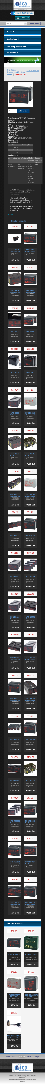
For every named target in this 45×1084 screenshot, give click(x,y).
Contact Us (30, 1057)
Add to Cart (23, 111)
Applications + (13, 39)
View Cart (25, 18)
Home (8, 1057)
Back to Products (32, 71)
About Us (14, 1057)
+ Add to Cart (14, 260)
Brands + (10, 31)
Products (22, 1057)
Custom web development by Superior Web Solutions (22, 1080)
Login (37, 1057)
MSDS (10, 215)
